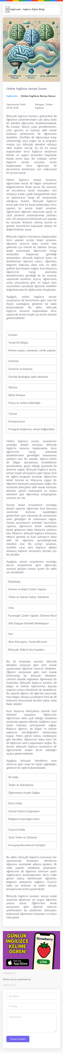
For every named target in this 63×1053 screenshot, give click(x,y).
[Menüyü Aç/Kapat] (7, 9)
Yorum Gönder (18, 1039)
